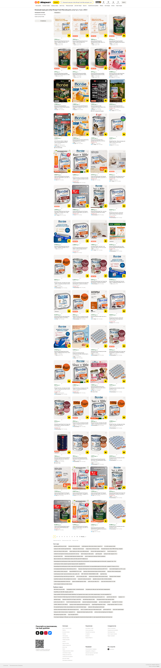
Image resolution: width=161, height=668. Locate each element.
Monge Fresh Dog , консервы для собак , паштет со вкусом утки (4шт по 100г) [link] (62, 283)
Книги (64, 649)
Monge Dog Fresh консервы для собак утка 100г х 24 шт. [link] (98, 352)
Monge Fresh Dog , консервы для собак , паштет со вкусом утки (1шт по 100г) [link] (80, 317)
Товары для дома (66, 639)
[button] (57, 13)
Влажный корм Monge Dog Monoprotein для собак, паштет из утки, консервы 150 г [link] (98, 42)
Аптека (64, 641)
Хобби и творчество (67, 645)
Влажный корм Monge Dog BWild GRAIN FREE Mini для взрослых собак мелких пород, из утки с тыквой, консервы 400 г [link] (61, 74)
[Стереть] (91, 2)
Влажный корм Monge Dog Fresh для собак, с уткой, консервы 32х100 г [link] (80, 248)
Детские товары (66, 658)
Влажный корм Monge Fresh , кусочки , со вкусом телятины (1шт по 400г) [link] (99, 212)
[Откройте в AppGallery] (46, 634)
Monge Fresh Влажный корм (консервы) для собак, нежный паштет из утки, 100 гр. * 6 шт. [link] (80, 353)
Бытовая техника (66, 632)
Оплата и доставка (89, 630)
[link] (60, 546)
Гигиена (64, 633)
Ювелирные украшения (67, 660)
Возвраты (88, 635)
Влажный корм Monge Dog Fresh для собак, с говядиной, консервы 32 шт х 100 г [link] (116, 282)
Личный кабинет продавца (91, 649)
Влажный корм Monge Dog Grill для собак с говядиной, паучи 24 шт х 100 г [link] (62, 352)
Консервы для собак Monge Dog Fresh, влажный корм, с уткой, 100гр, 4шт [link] (117, 177)
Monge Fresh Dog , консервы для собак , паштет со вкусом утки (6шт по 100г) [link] (80, 178)
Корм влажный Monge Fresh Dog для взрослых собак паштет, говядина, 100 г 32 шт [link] (80, 493)
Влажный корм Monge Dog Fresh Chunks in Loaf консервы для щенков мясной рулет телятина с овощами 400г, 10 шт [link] (116, 106)
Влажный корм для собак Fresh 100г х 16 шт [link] (98, 317)
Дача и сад (65, 647)
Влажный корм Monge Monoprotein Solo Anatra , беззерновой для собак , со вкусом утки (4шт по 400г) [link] (98, 460)
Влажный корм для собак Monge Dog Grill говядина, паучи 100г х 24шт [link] (116, 74)
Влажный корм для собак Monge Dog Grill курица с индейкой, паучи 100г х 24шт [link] (80, 106)
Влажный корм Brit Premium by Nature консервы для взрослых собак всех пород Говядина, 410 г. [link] (62, 458)
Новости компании (111, 628)
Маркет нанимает (111, 635)
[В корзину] (69, 35)
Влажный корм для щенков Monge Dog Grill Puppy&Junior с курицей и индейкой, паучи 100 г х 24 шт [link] (80, 140)
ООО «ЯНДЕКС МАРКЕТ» (154, 664)
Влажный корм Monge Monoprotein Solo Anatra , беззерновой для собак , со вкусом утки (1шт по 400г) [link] (80, 458)
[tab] (38, 5)
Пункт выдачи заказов (112, 633)
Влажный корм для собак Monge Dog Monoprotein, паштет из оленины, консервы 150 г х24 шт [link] (61, 317)
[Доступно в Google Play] (41, 634)
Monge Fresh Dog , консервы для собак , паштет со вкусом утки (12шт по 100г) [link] (80, 389)
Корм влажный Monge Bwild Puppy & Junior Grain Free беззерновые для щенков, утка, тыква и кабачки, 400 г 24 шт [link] (61, 527)
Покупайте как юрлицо (90, 632)
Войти (123, 2)
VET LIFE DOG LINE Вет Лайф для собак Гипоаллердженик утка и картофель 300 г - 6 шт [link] (61, 142)
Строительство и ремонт (68, 656)
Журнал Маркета (89, 637)
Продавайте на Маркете (90, 650)
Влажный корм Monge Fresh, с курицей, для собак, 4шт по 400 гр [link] (98, 140)
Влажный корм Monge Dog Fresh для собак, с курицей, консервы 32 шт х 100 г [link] (61, 247)
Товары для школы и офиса (68, 650)
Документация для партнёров (92, 652)
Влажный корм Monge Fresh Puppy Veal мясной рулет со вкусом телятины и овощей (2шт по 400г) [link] (62, 425)
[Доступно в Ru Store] (50, 634)
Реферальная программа (113, 630)
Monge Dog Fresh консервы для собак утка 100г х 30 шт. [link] (117, 458)
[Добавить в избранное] (69, 16)
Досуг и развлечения (67, 628)
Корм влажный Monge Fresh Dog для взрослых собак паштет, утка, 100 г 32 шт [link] (62, 177)
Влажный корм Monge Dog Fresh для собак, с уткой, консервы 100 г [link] (80, 42)
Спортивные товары (67, 652)
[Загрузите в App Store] (37, 634)
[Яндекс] (157, 666)
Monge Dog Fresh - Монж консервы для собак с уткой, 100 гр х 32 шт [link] (117, 142)
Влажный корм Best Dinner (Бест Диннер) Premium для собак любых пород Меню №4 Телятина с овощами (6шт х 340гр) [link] (98, 387)
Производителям (111, 632)
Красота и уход (66, 643)
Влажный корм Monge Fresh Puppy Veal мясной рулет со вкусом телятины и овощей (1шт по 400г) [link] (99, 282)
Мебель (64, 630)
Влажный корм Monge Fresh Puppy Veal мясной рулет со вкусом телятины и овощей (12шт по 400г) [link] (80, 283)
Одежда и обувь (66, 637)
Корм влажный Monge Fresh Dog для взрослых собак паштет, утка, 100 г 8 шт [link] (61, 493)
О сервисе (88, 633)
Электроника (65, 635)
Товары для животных (67, 654)
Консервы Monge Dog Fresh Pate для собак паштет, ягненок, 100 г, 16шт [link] (61, 212)
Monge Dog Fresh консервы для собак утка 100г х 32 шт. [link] (117, 527)
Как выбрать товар (89, 628)
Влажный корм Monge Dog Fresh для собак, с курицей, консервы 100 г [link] (61, 42)
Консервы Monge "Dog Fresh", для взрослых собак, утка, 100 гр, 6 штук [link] (98, 247)
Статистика (5, 665)
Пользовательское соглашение (16, 665)
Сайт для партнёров (90, 654)
